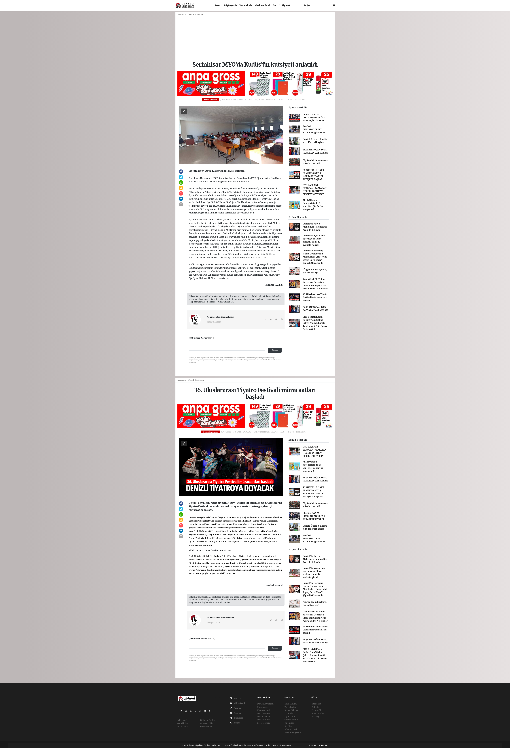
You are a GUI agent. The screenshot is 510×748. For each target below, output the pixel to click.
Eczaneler (289, 713)
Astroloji (315, 716)
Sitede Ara (316, 704)
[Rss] (201, 711)
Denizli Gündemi (195, 15)
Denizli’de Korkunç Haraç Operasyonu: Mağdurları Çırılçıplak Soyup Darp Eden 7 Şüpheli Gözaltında (315, 256)
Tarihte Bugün (291, 720)
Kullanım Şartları (208, 720)
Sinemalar (289, 723)
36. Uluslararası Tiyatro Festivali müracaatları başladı (315, 297)
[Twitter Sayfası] (182, 711)
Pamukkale (245, 5)
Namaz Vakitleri (291, 710)
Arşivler (237, 713)
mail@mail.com (214, 322)
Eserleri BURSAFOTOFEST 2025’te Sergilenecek (314, 129)
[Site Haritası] (206, 711)
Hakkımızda (182, 720)
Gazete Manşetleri (292, 732)
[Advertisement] (255, 39)
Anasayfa (182, 15)
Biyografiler (317, 710)
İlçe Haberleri (263, 723)
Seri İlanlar (289, 726)
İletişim (236, 723)
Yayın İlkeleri (182, 723)
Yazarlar (237, 708)
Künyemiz (238, 718)
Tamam (324, 745)
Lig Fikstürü (290, 716)
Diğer (307, 5)
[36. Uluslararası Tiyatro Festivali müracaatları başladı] (231, 467)
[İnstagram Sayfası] (187, 711)
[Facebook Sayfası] (178, 711)
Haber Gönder (206, 726)
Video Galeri (239, 703)
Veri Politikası (183, 726)
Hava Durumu (290, 704)
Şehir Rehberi (290, 729)
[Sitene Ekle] (210, 711)
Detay (313, 745)
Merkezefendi (262, 5)
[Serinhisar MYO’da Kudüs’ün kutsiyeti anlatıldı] (231, 135)
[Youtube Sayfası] (192, 711)
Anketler (316, 707)
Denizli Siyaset (281, 5)
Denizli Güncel (263, 720)
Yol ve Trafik (290, 707)
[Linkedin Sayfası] (196, 711)
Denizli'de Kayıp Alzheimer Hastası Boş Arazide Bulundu (315, 226)
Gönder (274, 350)
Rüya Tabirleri (318, 713)
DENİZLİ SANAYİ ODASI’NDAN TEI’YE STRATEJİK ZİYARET (314, 117)
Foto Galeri (239, 698)
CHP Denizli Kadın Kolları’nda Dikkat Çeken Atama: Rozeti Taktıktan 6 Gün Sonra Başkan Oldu (315, 323)
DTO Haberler (263, 716)
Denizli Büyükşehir (226, 5)
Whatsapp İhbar (207, 723)
